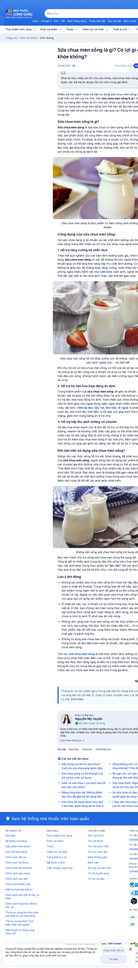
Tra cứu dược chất (98, 846)
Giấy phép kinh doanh (17, 846)
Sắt (63, 21)
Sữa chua (73, 749)
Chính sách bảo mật (16, 878)
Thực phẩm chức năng (59, 835)
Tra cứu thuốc (96, 840)
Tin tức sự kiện (96, 878)
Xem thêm (77, 699)
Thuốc (50, 846)
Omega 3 (46, 21)
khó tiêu (111, 407)
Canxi (35, 21)
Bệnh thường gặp (97, 857)
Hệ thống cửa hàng (16, 840)
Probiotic (87, 749)
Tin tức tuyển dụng (98, 873)
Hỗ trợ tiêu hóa (103, 749)
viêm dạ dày (85, 407)
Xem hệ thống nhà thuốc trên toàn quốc (50, 818)
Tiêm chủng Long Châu (60, 867)
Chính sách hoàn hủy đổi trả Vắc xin (21, 905)
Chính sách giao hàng (17, 873)
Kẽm (56, 21)
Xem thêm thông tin (71, 740)
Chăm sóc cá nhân (57, 851)
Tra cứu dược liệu (98, 851)
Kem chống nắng (76, 21)
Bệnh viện (93, 862)
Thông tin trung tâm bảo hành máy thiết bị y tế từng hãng (22, 914)
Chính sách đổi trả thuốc (18, 867)
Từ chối (113, 959)
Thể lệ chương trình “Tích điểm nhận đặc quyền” (19, 923)
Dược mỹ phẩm (55, 840)
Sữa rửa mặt (114, 21)
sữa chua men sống (81, 654)
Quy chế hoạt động (16, 851)
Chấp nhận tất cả (113, 950)
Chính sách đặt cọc (16, 857)
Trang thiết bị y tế (56, 857)
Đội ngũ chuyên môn (99, 867)
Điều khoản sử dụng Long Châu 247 (19, 932)
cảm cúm (106, 271)
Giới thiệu (10, 835)
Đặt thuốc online (56, 862)
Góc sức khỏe (29, 37)
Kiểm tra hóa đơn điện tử (19, 889)
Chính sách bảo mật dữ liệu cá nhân (22, 896)
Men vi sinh (130, 21)
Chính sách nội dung (16, 862)
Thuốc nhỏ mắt (97, 21)
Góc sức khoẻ (96, 835)
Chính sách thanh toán (17, 884)
